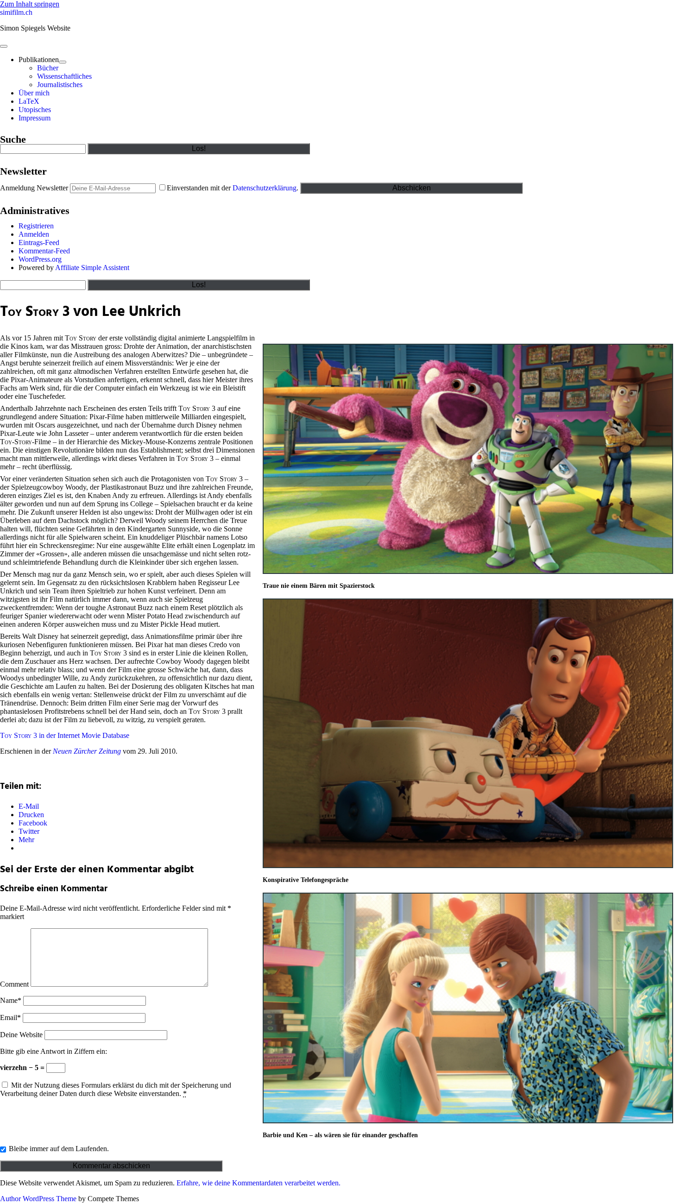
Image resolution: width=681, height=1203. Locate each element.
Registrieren (36, 226)
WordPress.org (40, 259)
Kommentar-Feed (44, 251)
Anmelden (34, 234)
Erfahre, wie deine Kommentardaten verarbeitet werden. (258, 1183)
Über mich (34, 93)
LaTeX (29, 101)
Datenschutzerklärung (264, 188)
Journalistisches (59, 84)
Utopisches (35, 109)
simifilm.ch (16, 12)
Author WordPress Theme (38, 1199)
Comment (14, 984)
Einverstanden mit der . (233, 188)
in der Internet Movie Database (64, 735)
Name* (10, 1000)
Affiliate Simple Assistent (92, 267)
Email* (10, 1017)
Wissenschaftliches (64, 76)
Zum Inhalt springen (29, 4)
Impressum (34, 118)
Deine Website (21, 1035)
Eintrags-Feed (39, 242)
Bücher (47, 68)
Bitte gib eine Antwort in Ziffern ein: (53, 1051)
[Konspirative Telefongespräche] (468, 866)
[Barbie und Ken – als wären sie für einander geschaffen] (468, 1121)
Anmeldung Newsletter (34, 188)
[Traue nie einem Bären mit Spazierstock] (468, 571)
